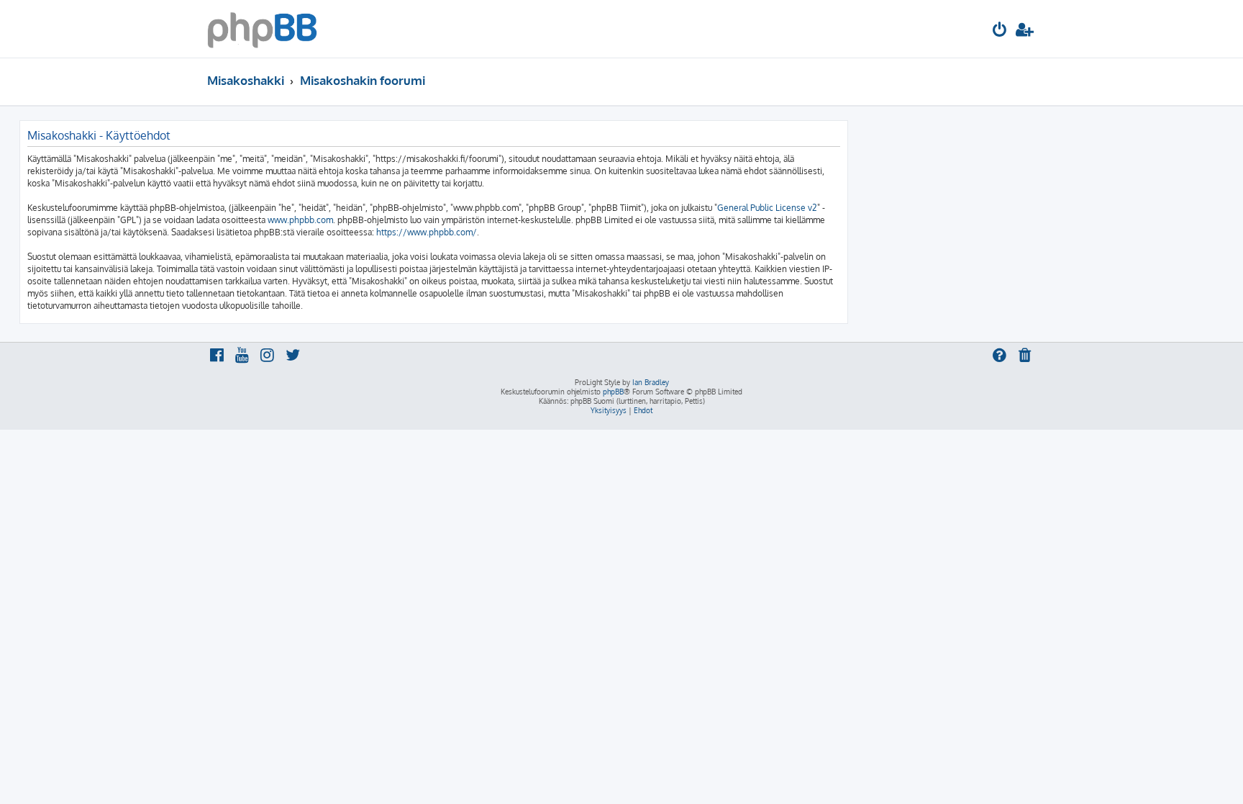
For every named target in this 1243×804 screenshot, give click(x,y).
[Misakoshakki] (262, 28)
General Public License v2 (767, 207)
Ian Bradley (650, 382)
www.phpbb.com (300, 219)
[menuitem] (1000, 31)
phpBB (613, 391)
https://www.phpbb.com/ (426, 232)
